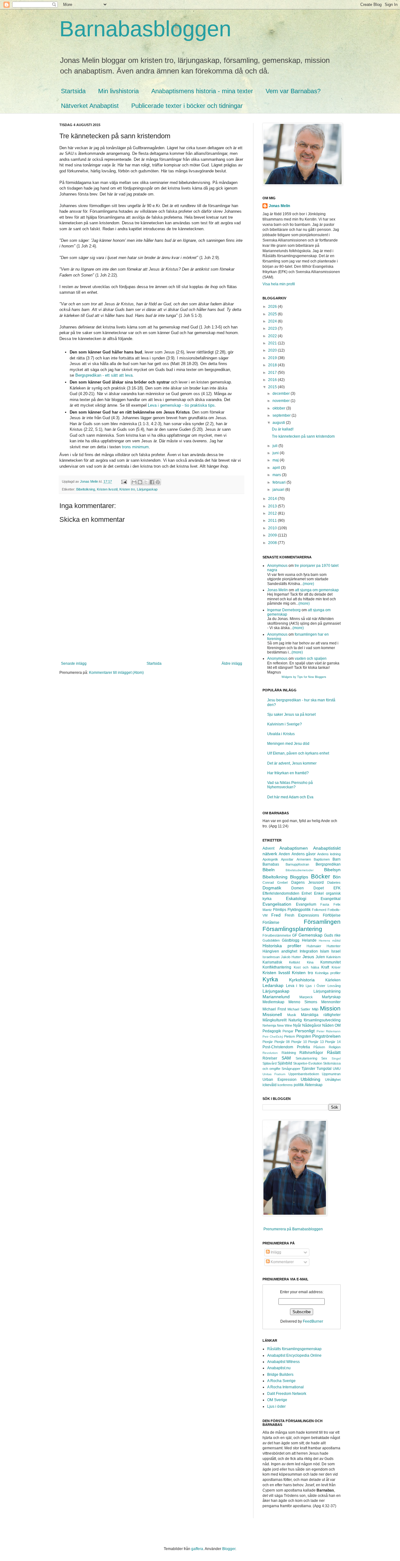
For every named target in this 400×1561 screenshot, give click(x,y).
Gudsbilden (271, 940)
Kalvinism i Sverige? (284, 724)
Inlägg (275, 1252)
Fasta (324, 904)
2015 (273, 387)
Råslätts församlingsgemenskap (294, 1349)
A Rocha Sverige (281, 1381)
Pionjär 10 (299, 1042)
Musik (291, 1015)
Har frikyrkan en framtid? (288, 773)
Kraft (325, 967)
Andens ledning (329, 854)
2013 (273, 506)
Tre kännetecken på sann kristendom (303, 436)
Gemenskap (310, 935)
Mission (330, 1008)
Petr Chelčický (272, 1036)
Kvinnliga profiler (328, 973)
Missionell (272, 1014)
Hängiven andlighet (279, 951)
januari (278, 489)
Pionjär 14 (333, 1042)
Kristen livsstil (107, 489)
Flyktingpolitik (299, 910)
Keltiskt (294, 962)
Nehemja (269, 1025)
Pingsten (303, 1036)
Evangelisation (276, 904)
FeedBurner (313, 1321)
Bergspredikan (328, 864)
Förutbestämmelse (276, 935)
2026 (273, 306)
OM (338, 1025)
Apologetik (270, 859)
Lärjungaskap (147, 489)
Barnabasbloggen (145, 29)
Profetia (303, 1047)
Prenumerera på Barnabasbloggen (293, 1229)
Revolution (270, 1053)
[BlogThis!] (140, 482)
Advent (268, 848)
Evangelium (306, 904)
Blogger (228, 1549)
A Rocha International (285, 1387)
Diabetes (334, 882)
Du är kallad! (282, 429)
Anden (284, 854)
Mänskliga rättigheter (321, 1015)
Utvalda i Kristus (281, 734)
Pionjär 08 (282, 1042)
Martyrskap (331, 997)
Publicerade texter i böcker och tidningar (187, 105)
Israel (336, 951)
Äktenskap (313, 1085)
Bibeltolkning (85, 489)
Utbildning (310, 1079)
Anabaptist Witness (283, 1362)
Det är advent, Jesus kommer (292, 763)
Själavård (269, 1063)
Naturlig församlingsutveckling (314, 1020)
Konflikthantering (276, 967)
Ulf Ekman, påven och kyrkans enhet (298, 753)
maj (276, 460)
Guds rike (332, 935)
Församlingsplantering (292, 929)
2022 (273, 336)
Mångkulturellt (274, 1020)
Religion (335, 1047)
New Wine (284, 1025)
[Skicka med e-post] (134, 482)
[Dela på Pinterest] (158, 482)
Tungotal (324, 1068)
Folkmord (319, 910)
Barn (336, 859)
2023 (273, 328)
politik (299, 1085)
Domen (297, 888)
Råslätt (334, 1052)
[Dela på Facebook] (152, 482)
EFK (337, 888)
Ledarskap (272, 985)
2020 (273, 350)
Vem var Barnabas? (293, 91)
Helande (309, 940)
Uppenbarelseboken (303, 1074)
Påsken (319, 1047)
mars (277, 475)
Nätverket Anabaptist (90, 105)
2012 (273, 513)
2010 (273, 528)
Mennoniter (331, 1002)
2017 (273, 372)
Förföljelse (332, 915)
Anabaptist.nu (279, 1368)
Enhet (307, 893)
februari (279, 482)
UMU (337, 1068)
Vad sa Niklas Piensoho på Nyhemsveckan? (290, 784)
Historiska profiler (281, 945)
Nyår (297, 1025)
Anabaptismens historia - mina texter (202, 91)
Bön (337, 876)
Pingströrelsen (326, 1036)
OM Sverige (277, 1400)
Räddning (289, 1053)
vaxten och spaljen (311, 658)
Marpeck (306, 997)
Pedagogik (271, 1031)
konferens (285, 1085)
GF (294, 935)
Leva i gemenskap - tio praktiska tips (181, 405)
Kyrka (270, 979)
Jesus (308, 956)
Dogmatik (271, 887)
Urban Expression (279, 1079)
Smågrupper (291, 1068)
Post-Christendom (277, 1047)
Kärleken (333, 980)
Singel (336, 1058)
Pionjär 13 (316, 1042)
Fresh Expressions (302, 915)
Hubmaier (314, 946)
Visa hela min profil (278, 284)
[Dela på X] (146, 482)
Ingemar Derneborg (284, 610)
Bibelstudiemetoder (299, 870)
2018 (273, 365)
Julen (320, 957)
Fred (276, 915)
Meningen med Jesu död (288, 743)
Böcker (320, 876)
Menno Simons (302, 1002)
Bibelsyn (332, 869)
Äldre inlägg (232, 663)
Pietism (289, 1036)
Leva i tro (295, 986)
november (281, 401)
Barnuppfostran (297, 864)
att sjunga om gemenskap (317, 590)
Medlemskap (273, 1002)
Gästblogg (290, 940)
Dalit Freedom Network (286, 1393)
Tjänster (308, 1068)
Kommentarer (282, 1262)
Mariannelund (276, 996)
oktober (279, 408)
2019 (273, 358)
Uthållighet (333, 1079)
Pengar (287, 1031)
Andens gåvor (304, 854)
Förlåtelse (270, 922)
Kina (310, 962)
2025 (273, 314)
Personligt (305, 1030)
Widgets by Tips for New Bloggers (304, 677)
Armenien (304, 859)
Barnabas (270, 864)
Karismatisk (272, 962)
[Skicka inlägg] (124, 481)
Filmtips (279, 910)
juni (276, 453)
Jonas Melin (279, 206)
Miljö (315, 1009)
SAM (286, 1057)
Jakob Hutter (291, 957)
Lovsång (334, 986)
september (282, 415)
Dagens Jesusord (307, 882)
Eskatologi (296, 898)
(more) (308, 584)
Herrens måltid (330, 940)
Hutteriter (334, 946)
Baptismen (322, 859)
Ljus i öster (276, 1406)
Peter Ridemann (329, 1031)
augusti (279, 422)
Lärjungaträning (327, 991)
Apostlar (287, 859)
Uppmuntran (331, 1074)
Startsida (73, 91)
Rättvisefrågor (311, 1052)
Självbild (285, 1063)
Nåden (328, 1025)
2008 (273, 543)
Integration (309, 951)
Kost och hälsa (306, 967)
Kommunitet (330, 962)
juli (275, 446)
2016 (273, 380)
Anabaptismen (293, 848)
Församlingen (322, 921)
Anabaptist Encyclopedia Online (294, 1355)
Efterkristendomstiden (280, 893)
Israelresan (271, 957)
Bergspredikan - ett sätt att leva (103, 375)
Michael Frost (274, 1009)
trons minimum (135, 447)
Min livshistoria (118, 91)
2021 (273, 343)
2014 (273, 498)
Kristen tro (127, 489)
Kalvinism (333, 957)
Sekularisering (306, 1058)
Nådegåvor (311, 1025)
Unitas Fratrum (273, 1074)
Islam (324, 951)
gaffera (197, 1549)
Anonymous (277, 565)
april (276, 467)
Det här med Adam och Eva (290, 797)
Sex (324, 1058)
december (281, 393)
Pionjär (267, 1042)
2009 (273, 535)
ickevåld (269, 1085)
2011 (273, 520)
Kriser (336, 967)
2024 (273, 321)
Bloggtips (299, 876)
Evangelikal (331, 899)
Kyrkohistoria (302, 979)
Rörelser (269, 1058)
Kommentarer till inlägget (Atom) (116, 672)
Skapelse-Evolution (307, 1063)
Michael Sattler (299, 1009)
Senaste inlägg (74, 663)
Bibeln (268, 869)
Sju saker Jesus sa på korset (291, 714)
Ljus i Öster (315, 986)
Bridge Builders (280, 1374)
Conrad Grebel (275, 882)
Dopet (318, 888)
